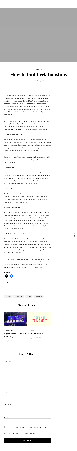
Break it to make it (35, 334)
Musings (38, 69)
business (9, 296)
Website (8, 417)
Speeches (10, 330)
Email (6, 404)
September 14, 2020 (35, 338)
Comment (8, 361)
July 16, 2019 (9, 341)
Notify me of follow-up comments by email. (27, 427)
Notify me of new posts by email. (21, 434)
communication (19, 296)
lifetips (29, 296)
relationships (39, 296)
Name (6, 392)
